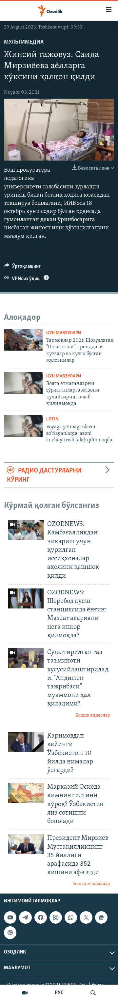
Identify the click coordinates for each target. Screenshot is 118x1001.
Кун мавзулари (63, 333)
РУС (59, 992)
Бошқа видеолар (92, 715)
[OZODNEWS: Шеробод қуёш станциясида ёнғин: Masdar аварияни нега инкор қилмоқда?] (26, 598)
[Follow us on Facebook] (40, 917)
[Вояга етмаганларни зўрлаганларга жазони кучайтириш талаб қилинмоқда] (23, 383)
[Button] (22, 267)
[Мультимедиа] (25, 993)
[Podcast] (10, 932)
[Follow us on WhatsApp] (71, 917)
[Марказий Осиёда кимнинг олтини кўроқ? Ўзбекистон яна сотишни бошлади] (26, 793)
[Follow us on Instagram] (55, 917)
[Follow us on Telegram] (25, 917)
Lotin (52, 419)
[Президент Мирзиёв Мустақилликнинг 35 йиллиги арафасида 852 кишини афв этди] (26, 844)
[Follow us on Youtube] (10, 917)
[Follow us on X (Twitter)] (86, 917)
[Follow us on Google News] (101, 917)
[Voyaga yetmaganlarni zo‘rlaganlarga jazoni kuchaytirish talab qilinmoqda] (23, 426)
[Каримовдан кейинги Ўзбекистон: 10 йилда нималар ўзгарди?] (26, 742)
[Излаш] (93, 993)
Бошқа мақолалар (91, 883)
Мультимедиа (24, 42)
